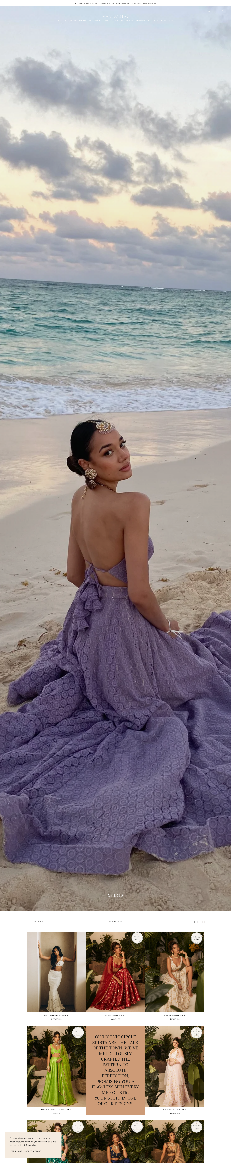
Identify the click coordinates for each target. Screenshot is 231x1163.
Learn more (16, 1151)
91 (149, 21)
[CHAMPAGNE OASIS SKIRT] (174, 972)
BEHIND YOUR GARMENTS (133, 21)
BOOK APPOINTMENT (163, 21)
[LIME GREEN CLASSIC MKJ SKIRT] (56, 1066)
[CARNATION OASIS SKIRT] (174, 1066)
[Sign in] (215, 11)
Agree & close (33, 1151)
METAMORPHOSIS (78, 21)
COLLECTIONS (111, 21)
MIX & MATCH (95, 21)
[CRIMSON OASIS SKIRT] (115, 972)
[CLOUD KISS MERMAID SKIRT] (56, 972)
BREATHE (62, 21)
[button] (209, 11)
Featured (38, 922)
